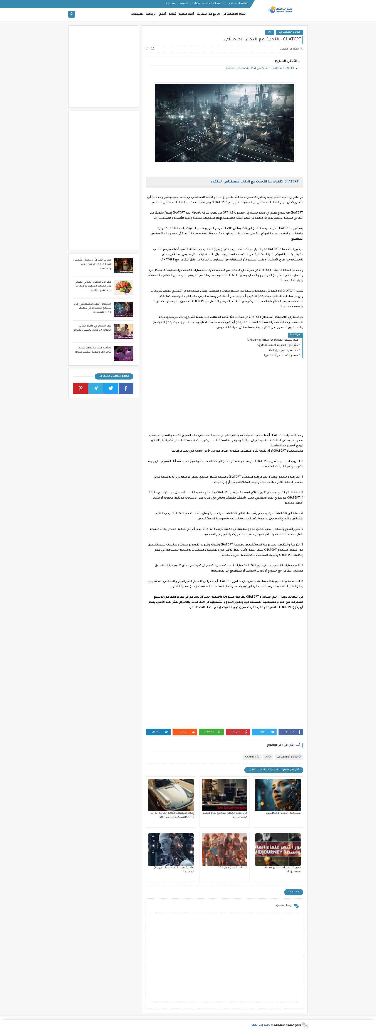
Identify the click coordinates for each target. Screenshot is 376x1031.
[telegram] (95, 388)
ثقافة (172, 14)
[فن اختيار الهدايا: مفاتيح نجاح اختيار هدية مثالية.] (224, 795)
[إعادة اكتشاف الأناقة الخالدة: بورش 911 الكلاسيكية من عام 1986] (171, 795)
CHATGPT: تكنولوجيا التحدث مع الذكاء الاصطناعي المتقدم (260, 68)
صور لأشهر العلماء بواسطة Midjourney (273, 340)
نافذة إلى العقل (260, 1025)
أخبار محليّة (186, 14)
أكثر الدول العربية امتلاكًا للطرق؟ (278, 345)
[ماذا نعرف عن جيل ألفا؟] (224, 849)
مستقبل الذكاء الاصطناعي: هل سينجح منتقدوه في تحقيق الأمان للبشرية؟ (93, 308)
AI (270, 32)
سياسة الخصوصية (214, 3)
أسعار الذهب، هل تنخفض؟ (281, 355)
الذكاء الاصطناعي (234, 14)
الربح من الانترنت (208, 14)
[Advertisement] (224, 399)
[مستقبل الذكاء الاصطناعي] (278, 795)
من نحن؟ (171, 3)
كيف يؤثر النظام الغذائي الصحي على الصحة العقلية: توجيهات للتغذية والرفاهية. (93, 286)
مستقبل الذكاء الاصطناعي (283, 813)
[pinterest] (80, 388)
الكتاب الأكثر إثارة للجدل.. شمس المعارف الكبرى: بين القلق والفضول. (92, 264)
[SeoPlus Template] (305, 1025)
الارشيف (183, 3)
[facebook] (126, 388)
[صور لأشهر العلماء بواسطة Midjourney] (278, 849)
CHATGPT (250, 757)
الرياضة (151, 14)
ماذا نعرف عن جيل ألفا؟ (284, 350)
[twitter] (110, 388)
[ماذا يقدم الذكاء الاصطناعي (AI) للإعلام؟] (171, 849)
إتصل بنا (195, 3)
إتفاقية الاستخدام (238, 3)
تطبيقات (137, 14)
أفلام (162, 14)
